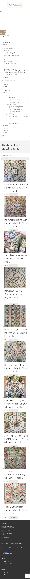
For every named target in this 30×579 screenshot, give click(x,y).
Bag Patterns (7, 50)
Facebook (5, 84)
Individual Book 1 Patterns (10, 52)
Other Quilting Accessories (10, 63)
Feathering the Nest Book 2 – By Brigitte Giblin (14, 71)
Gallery (5, 44)
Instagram (5, 82)
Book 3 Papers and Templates (11, 61)
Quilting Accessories (8, 58)
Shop (4, 46)
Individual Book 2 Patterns (10, 54)
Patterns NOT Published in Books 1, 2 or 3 (13, 55)
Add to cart (13, 194)
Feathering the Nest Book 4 (10, 74)
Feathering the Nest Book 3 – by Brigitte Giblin (14, 72)
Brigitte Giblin (6, 42)
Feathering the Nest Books (10, 69)
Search (2, 11)
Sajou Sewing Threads (9, 65)
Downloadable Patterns (9, 48)
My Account (6, 35)
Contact (5, 86)
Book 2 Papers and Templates (11, 59)
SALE (5, 66)
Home (4, 40)
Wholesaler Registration (9, 80)
